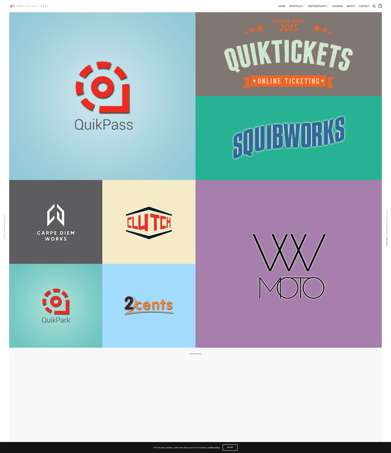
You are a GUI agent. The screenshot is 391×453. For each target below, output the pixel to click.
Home (282, 6)
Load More (195, 353)
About (351, 6)
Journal (337, 6)
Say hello (387, 242)
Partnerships (317, 6)
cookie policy (213, 447)
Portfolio (295, 6)
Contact (364, 6)
